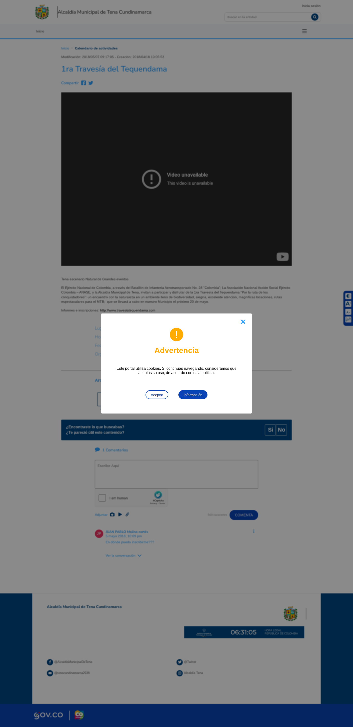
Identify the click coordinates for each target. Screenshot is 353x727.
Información (193, 395)
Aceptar (157, 395)
